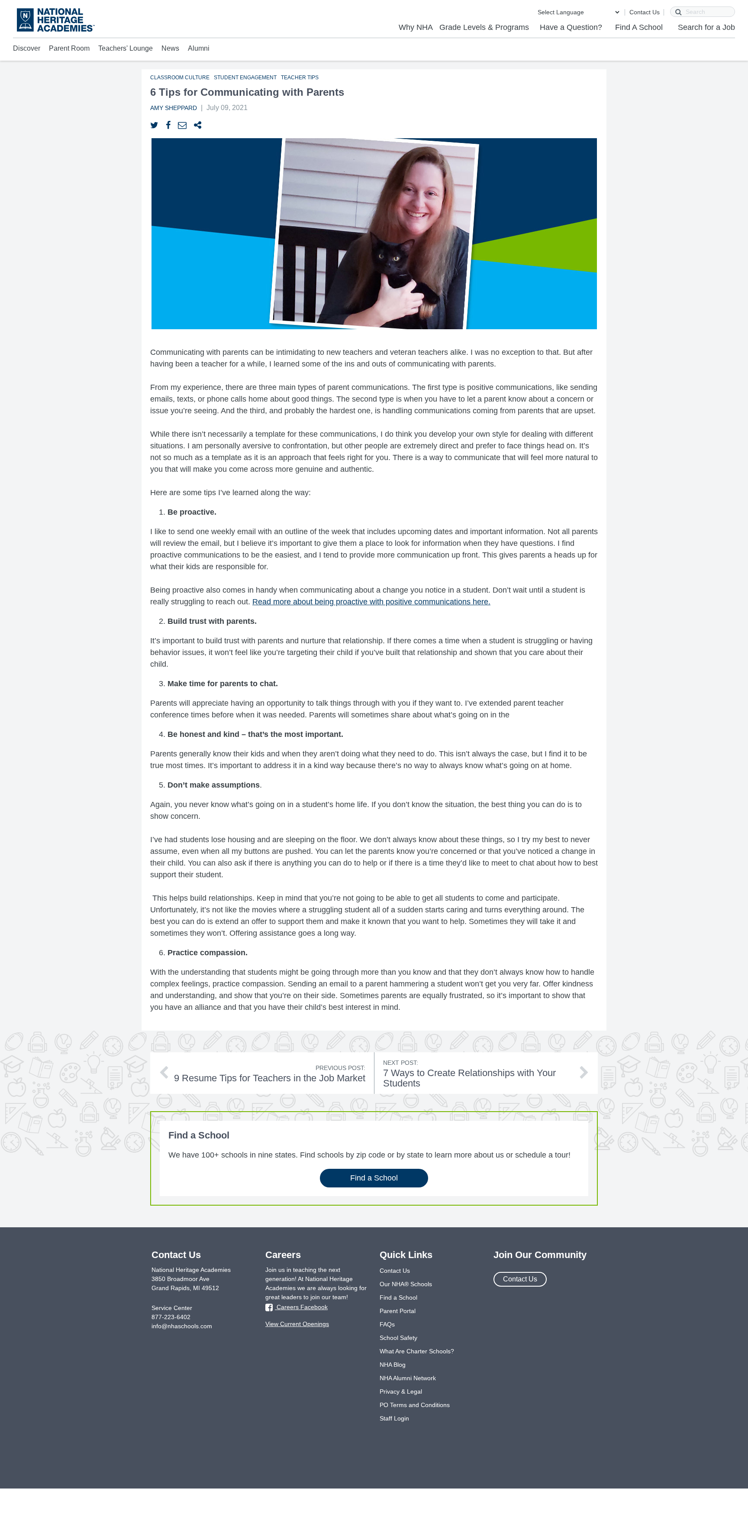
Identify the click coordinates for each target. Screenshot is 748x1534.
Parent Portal (398, 1310)
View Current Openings (297, 1323)
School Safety (398, 1337)
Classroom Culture (180, 78)
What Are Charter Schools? (417, 1351)
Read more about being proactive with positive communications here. (371, 601)
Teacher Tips (300, 78)
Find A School (639, 27)
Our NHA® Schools (406, 1284)
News (170, 48)
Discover (26, 48)
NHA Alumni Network (408, 1378)
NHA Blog (393, 1364)
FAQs (387, 1324)
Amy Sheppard (173, 107)
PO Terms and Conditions (415, 1404)
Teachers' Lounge (125, 48)
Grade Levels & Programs (484, 27)
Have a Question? (571, 27)
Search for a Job (706, 27)
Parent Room (69, 48)
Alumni (199, 48)
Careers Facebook (301, 1307)
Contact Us (644, 12)
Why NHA (416, 27)
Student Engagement (245, 78)
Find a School (374, 1178)
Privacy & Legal (401, 1391)
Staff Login (394, 1418)
